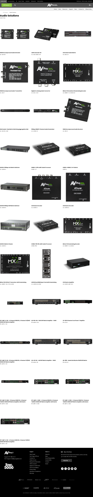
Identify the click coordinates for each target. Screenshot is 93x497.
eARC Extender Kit (36, 52)
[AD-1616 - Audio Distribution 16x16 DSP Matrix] (78, 342)
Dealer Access (33, 460)
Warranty (32, 473)
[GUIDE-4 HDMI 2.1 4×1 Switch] (78, 149)
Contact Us (81, 9)
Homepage (5, 12)
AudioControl (11, 1)
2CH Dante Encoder (36, 205)
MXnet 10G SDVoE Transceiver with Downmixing (13, 282)
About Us (47, 454)
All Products (6, 5)
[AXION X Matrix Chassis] (15, 225)
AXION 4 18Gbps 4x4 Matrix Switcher (10, 167)
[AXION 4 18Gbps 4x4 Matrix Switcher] (15, 149)
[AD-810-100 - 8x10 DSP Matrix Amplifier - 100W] (46, 302)
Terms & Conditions (34, 467)
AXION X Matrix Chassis (6, 244)
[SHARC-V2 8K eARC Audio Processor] (46, 149)
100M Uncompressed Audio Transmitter (11, 91)
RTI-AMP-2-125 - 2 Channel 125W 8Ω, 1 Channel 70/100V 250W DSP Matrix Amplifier (15, 440)
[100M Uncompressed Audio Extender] (15, 34)
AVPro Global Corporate (86, 1)
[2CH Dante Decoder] (78, 187)
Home (55, 9)
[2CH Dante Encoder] (46, 187)
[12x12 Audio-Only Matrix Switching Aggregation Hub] (15, 110)
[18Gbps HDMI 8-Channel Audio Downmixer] (46, 110)
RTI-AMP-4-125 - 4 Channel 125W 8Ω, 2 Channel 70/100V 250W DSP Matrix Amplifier (15, 321)
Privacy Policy (33, 469)
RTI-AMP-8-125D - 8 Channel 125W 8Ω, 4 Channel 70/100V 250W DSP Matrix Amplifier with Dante (13, 401)
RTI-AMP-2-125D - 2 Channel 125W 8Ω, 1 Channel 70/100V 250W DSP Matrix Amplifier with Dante (76, 401)
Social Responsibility (50, 458)
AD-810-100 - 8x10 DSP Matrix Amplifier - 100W (43, 320)
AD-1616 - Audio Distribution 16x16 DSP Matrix (75, 360)
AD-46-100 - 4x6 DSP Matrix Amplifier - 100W (43, 360)
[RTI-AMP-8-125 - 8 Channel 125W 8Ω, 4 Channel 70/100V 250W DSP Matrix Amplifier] (15, 342)
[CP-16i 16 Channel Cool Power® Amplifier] (78, 302)
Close (15, 5)
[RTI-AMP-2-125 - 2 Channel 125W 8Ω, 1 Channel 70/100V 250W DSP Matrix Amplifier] (15, 421)
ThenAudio (33, 1)
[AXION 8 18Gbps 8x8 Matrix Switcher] (15, 187)
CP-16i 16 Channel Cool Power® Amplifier (74, 320)
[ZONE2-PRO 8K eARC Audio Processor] (46, 225)
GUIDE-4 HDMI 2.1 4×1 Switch (70, 167)
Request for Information (35, 462)
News (75, 9)
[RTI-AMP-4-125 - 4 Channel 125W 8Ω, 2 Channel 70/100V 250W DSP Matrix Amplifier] (15, 302)
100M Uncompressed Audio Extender (10, 52)
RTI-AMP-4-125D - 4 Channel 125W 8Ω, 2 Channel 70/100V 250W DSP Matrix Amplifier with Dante (44, 401)
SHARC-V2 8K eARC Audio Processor (41, 167)
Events (46, 463)
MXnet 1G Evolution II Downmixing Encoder (74, 91)
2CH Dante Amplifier (68, 282)
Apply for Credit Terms (35, 465)
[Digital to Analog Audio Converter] (46, 72)
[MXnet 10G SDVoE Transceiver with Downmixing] (15, 263)
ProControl (40, 1)
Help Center (32, 454)
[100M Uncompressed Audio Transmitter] (15, 72)
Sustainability (48, 460)
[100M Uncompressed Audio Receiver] (78, 110)
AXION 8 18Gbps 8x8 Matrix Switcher (9, 205)
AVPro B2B (79, 1)
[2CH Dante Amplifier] (78, 263)
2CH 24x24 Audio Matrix (69, 52)
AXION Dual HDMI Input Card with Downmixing (43, 282)
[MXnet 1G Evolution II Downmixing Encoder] (78, 72)
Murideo (27, 1)
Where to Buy (89, 9)
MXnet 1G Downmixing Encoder (71, 244)
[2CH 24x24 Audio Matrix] (78, 34)
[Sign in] (90, 5)
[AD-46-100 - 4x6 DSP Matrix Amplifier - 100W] (46, 342)
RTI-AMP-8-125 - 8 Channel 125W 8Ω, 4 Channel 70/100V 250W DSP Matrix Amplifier (15, 361)
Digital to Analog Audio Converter (40, 91)
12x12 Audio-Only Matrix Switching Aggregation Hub (14, 129)
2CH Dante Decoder (68, 205)
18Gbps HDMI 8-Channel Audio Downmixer (42, 129)
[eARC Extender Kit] (46, 34)
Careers (47, 462)
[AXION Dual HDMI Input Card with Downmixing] (46, 263)
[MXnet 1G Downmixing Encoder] (78, 225)
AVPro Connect (33, 463)
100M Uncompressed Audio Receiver (73, 129)
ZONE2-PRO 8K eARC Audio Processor (41, 244)
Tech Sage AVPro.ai (34, 456)
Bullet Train (21, 1)
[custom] (62, 468)
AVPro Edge (3, 1)
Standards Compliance (35, 471)
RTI (16, 1)
